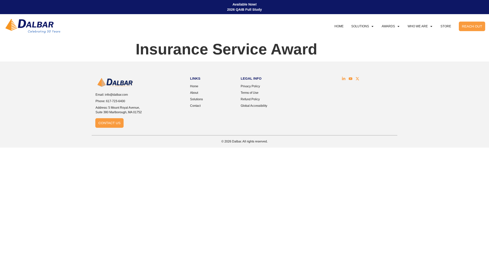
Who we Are (418, 26)
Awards (388, 26)
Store (445, 26)
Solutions (360, 26)
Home (339, 26)
